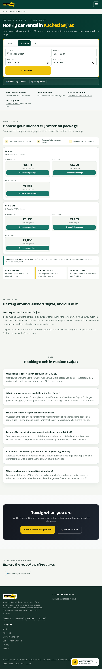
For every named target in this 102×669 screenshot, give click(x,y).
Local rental (24, 43)
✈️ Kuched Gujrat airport (16, 81)
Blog (5, 629)
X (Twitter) (19, 619)
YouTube (42, 619)
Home (5, 11)
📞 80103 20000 (69, 529)
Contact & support (11, 637)
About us (7, 633)
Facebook (7, 619)
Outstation (11, 43)
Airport (37, 43)
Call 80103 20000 (13, 103)
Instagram (31, 619)
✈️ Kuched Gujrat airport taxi (18, 573)
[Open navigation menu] (96, 4)
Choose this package (27, 173)
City (11, 51)
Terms (6, 648)
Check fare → (28, 70)
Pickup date (11, 59)
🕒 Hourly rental (38, 81)
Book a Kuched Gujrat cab (38, 529)
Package (56, 51)
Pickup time (58, 59)
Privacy (6, 644)
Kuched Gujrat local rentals (64, 599)
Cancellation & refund (12, 640)
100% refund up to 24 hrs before (80, 95)
